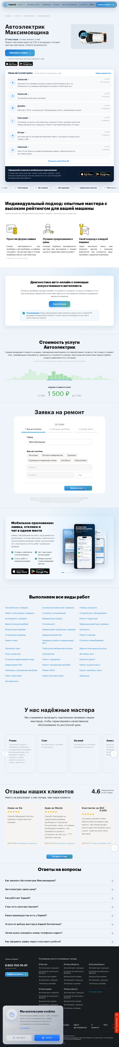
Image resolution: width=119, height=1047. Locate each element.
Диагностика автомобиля (16, 624)
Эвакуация (84, 676)
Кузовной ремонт (87, 659)
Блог (106, 1025)
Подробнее (24, 1028)
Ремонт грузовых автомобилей (56, 665)
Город (30, 437)
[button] (20, 53)
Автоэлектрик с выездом (16, 608)
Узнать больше (59, 304)
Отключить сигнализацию (54, 613)
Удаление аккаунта (68, 1036)
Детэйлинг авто (86, 654)
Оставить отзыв (59, 857)
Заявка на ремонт (104, 4)
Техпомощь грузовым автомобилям (21, 670)
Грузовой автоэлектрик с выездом (58, 608)
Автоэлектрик (11, 681)
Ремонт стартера (87, 635)
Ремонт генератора (88, 619)
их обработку (84, 498)
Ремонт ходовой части (89, 665)
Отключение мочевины (15, 635)
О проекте (83, 4)
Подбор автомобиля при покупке (57, 648)
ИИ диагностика (33, 4)
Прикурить (84, 630)
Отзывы (56, 4)
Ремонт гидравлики (51, 659)
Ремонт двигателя (13, 676)
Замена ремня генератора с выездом (59, 630)
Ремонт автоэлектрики (53, 676)
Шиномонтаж (48, 654)
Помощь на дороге (88, 608)
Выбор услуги (76, 488)
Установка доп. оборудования (92, 613)
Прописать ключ (12, 648)
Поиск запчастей (12, 654)
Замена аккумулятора (52, 635)
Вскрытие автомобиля (15, 630)
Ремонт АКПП (48, 670)
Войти (92, 4)
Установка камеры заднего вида (19, 659)
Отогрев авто (48, 624)
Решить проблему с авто (90, 670)
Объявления (46, 4)
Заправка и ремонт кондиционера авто (58, 642)
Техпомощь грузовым (47, 983)
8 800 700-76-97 (16, 965)
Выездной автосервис (52, 619)
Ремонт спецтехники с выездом (19, 613)
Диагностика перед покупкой (92, 648)
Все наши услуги (95, 992)
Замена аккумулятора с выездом (94, 624)
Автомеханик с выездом (16, 619)
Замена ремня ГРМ (13, 665)
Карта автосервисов (69, 4)
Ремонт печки (11, 640)
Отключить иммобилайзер (91, 640)
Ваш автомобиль (35, 451)
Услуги (20, 4)
